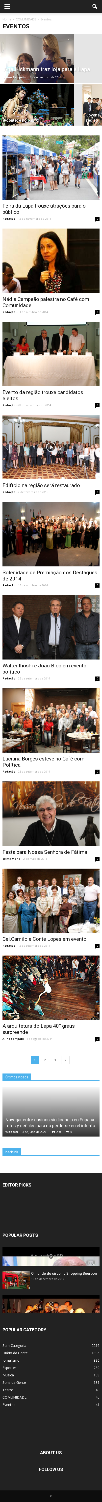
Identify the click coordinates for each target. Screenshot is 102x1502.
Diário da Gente (15, 1353)
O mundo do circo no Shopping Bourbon (64, 1273)
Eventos (8, 1404)
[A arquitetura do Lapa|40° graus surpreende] (51, 988)
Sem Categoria (14, 1345)
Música (8, 1375)
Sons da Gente (14, 1382)
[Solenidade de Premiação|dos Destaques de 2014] (51, 534)
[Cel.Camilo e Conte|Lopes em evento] (51, 901)
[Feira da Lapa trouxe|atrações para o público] (51, 167)
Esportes (9, 1367)
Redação (8, 218)
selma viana (11, 858)
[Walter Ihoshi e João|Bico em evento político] (51, 627)
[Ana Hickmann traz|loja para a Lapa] (51, 58)
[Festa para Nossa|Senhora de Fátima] (51, 813)
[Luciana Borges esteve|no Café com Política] (51, 720)
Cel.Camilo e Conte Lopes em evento (44, 939)
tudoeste (12, 1132)
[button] (95, 6)
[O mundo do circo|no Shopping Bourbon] (16, 1280)
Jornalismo (11, 1360)
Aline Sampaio (15, 77)
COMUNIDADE (14, 1397)
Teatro (7, 1389)
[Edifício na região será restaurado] (51, 447)
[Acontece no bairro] (41, 108)
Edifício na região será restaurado (41, 485)
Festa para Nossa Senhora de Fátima (44, 852)
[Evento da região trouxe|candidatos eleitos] (51, 354)
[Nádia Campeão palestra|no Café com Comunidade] (51, 261)
